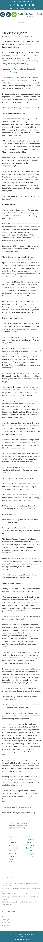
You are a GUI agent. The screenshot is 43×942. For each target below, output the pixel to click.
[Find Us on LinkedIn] (29, 5)
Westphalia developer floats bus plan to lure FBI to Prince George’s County (30, 846)
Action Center (6, 922)
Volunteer (5, 925)
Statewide (12, 825)
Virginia (24, 828)
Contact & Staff (21, 937)
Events (19, 934)
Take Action (31, 8)
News (30, 823)
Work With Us (30, 934)
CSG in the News (22, 823)
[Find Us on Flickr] (33, 5)
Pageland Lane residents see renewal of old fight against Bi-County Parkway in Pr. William (13, 849)
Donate (10, 8)
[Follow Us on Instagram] (25, 5)
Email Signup (20, 8)
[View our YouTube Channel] (22, 5)
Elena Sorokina (28, 36)
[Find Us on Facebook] (18, 5)
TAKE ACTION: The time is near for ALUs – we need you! (20, 894)
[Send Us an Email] (14, 5)
